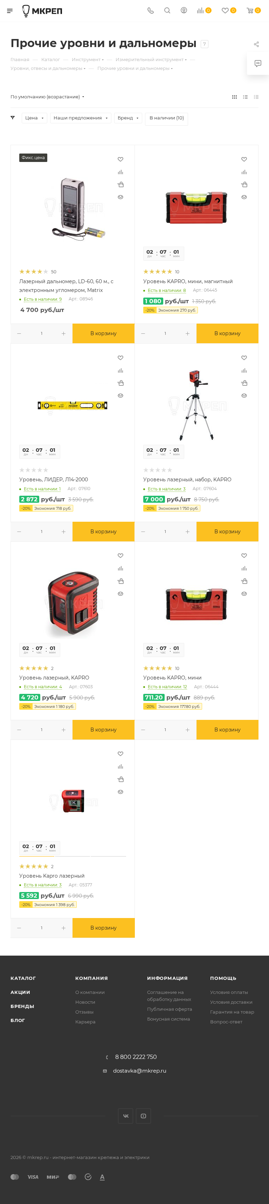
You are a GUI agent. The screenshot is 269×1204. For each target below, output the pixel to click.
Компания (91, 978)
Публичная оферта (169, 1009)
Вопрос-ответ (226, 1021)
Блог (18, 1020)
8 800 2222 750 (136, 1057)
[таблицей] (256, 97)
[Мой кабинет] (184, 11)
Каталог (23, 978)
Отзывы (84, 1012)
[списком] (245, 97)
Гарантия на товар (232, 1012)
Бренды (22, 1006)
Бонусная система (168, 1019)
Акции (20, 992)
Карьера (85, 1021)
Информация (167, 978)
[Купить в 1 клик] (120, 184)
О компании (90, 992)
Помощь (223, 978)
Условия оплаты (229, 992)
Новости (85, 1002)
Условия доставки (231, 1002)
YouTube (143, 1116)
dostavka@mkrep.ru (139, 1070)
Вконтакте (125, 1116)
